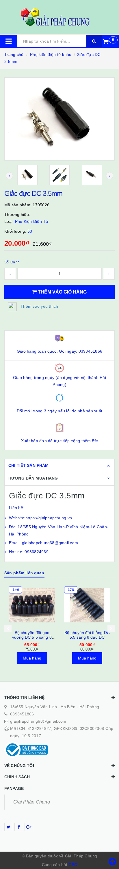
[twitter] (9, 827)
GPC (72, 864)
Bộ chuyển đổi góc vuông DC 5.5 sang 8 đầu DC (32, 637)
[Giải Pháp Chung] (59, 17)
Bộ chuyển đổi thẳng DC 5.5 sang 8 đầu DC (87, 635)
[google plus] (29, 827)
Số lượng (12, 262)
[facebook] (19, 827)
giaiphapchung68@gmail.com (38, 721)
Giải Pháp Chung (31, 801)
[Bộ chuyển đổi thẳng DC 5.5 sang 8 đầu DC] (87, 605)
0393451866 (22, 714)
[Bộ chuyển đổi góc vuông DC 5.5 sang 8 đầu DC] (32, 605)
